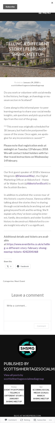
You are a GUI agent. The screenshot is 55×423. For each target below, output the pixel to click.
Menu (46, 12)
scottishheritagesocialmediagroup (27, 85)
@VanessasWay (25, 175)
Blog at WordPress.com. (27, 415)
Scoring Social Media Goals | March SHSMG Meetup (41, 393)
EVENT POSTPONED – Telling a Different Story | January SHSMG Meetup (14, 394)
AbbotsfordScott (37, 183)
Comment (41, 326)
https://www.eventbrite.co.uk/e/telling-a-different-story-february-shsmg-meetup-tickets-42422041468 (27, 248)
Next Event (20, 281)
